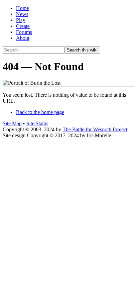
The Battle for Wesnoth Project (95, 129)
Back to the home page (40, 112)
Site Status (37, 123)
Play (20, 20)
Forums (24, 32)
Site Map (12, 123)
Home (22, 8)
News (22, 14)
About (22, 38)
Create (23, 26)
